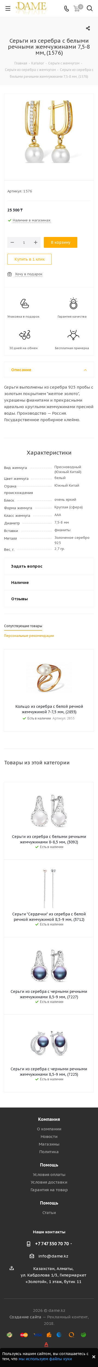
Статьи (49, 1212)
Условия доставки (49, 1182)
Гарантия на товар (49, 1189)
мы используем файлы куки (45, 1358)
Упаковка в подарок (23, 316)
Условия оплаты (49, 1174)
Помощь (49, 1165)
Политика (49, 1151)
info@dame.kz (53, 1256)
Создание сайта (25, 1316)
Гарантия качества (72, 316)
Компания (49, 1119)
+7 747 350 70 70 (52, 1243)
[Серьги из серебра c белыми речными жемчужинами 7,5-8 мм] (49, 133)
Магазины (49, 1144)
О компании (49, 1128)
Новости (49, 1136)
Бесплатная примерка (72, 348)
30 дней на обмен (23, 348)
